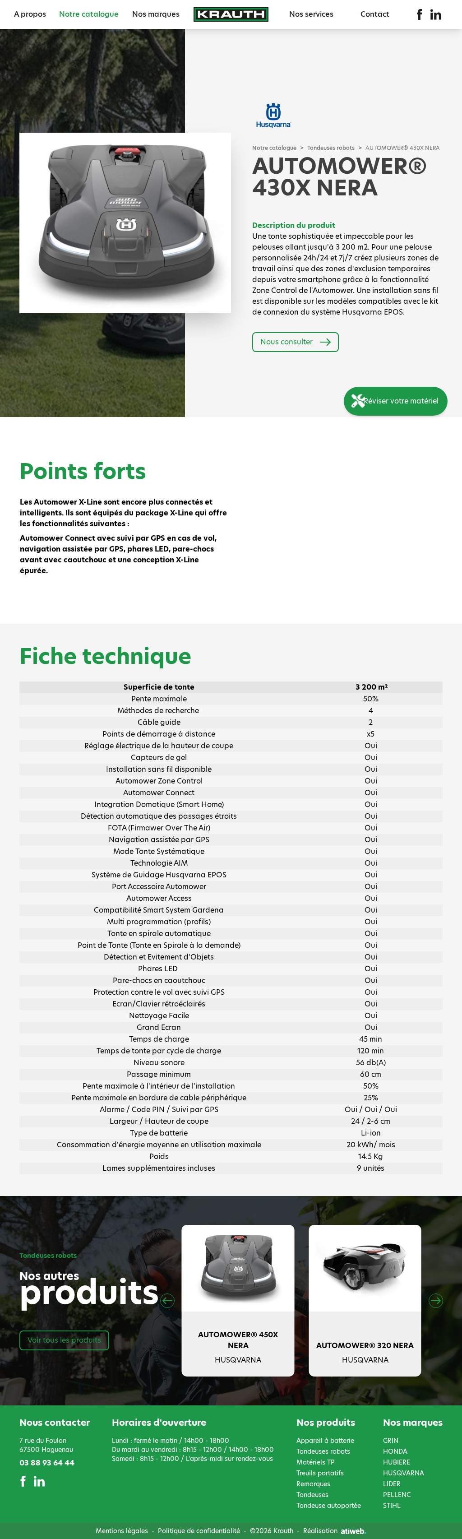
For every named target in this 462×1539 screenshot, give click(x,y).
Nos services (311, 14)
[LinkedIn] (435, 14)
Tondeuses (312, 1494)
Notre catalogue (89, 14)
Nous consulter (286, 342)
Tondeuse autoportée (328, 1505)
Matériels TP (315, 1462)
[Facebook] (419, 14)
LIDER (392, 1483)
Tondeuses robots (331, 148)
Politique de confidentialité (199, 1530)
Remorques (313, 1483)
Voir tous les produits (64, 1340)
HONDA (395, 1451)
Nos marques (156, 14)
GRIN (390, 1440)
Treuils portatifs (320, 1473)
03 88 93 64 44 (46, 1463)
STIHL (392, 1505)
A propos (30, 14)
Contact (374, 14)
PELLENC (397, 1494)
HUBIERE (396, 1462)
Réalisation (320, 1530)
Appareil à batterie (325, 1440)
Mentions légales (122, 1530)
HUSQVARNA (403, 1473)
